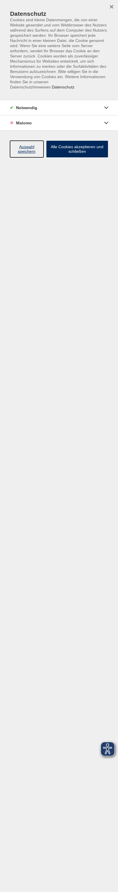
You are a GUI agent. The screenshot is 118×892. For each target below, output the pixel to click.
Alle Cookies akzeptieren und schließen (77, 149)
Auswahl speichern (27, 149)
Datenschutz (63, 87)
